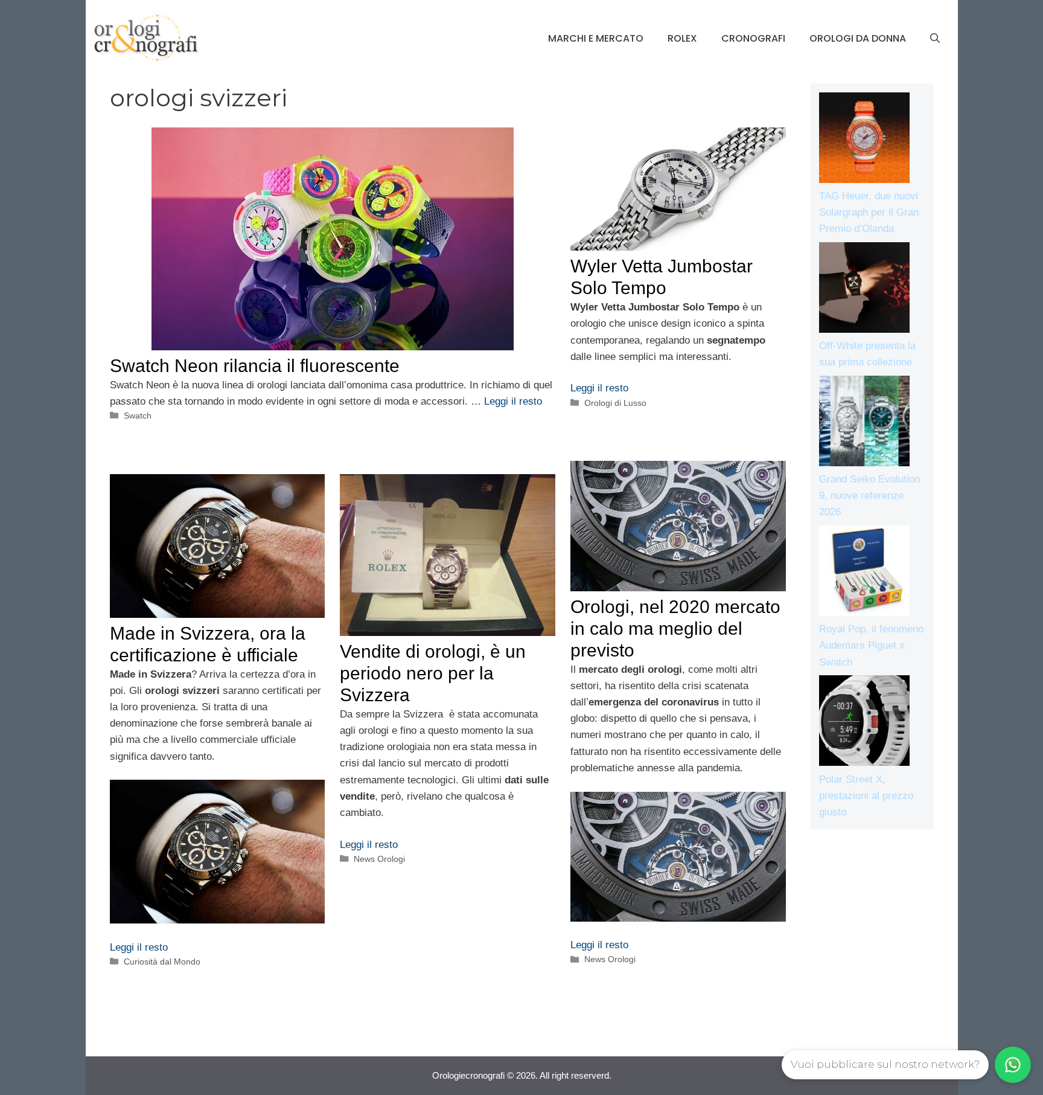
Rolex (682, 38)
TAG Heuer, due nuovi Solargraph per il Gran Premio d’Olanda (869, 212)
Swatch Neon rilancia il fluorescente (255, 366)
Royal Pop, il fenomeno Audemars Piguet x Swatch (871, 645)
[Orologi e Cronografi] (146, 37)
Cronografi (753, 38)
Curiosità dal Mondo (162, 961)
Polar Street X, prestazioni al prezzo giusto (866, 796)
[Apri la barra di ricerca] (935, 39)
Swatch (138, 415)
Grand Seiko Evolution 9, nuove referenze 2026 (869, 496)
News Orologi (610, 959)
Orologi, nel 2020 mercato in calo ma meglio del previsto (675, 628)
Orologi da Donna (857, 38)
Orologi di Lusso (615, 403)
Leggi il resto (513, 401)
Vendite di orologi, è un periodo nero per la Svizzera (433, 673)
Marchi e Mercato (595, 38)
